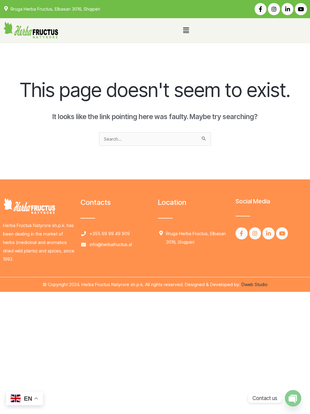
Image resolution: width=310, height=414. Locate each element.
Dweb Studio (255, 284)
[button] (186, 30)
